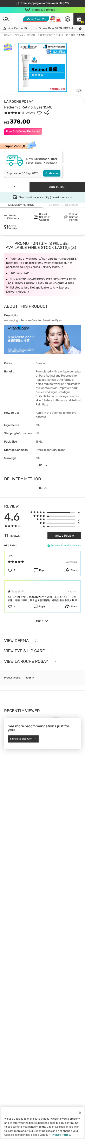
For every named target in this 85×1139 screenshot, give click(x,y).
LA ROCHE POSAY (18, 101)
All (5, 545)
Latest (14, 545)
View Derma (17, 640)
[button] (79, 19)
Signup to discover (21, 738)
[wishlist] (39, 113)
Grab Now (51, 173)
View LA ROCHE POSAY (26, 661)
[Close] (80, 1112)
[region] (42, 1123)
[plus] (21, 187)
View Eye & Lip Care (25, 651)
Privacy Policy (60, 1134)
